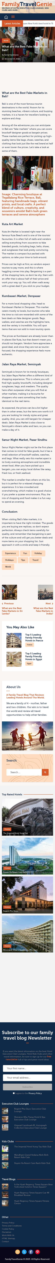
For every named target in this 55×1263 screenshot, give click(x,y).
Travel (35, 560)
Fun (25, 553)
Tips (23, 560)
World (6, 41)
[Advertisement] (14, 75)
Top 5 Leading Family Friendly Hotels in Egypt (33, 656)
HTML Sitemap (8, 1238)
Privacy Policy (35, 1093)
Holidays (9, 560)
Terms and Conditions (12, 1226)
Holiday (38, 553)
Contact (5, 1242)
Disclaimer (6, 1232)
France (29, 645)
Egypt (29, 663)
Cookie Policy (8, 1229)
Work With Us (8, 1235)
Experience (10, 553)
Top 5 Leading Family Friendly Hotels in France (34, 637)
